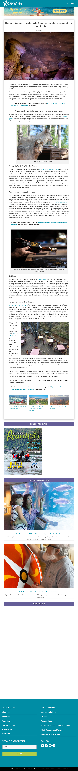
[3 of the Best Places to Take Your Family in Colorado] (38, 400)
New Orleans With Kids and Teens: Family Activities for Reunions (39, 534)
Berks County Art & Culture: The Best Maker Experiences (39, 592)
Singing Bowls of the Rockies (17, 305)
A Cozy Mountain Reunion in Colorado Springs (18, 407)
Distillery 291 (43, 279)
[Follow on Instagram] (53, 745)
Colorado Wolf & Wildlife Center (49, 169)
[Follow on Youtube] (50, 745)
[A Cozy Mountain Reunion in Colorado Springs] (18, 400)
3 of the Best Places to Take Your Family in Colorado (37, 408)
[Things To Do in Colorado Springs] (59, 400)
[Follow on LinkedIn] (46, 745)
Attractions (39, 30)
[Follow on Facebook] (42, 745)
